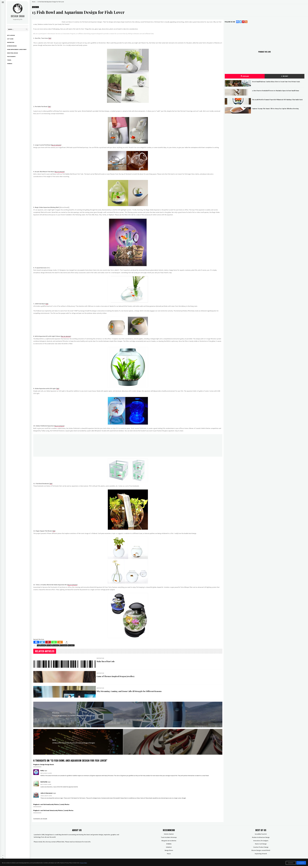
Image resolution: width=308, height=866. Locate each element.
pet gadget (71, 645)
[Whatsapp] (54, 642)
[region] (154, 862)
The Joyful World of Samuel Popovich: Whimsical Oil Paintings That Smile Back (277, 99)
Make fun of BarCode (106, 661)
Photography (11, 56)
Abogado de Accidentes (168, 841)
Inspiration (10, 42)
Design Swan (18, 16)
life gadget (56, 645)
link (50, 38)
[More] (60, 642)
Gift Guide (10, 39)
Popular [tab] (246, 76)
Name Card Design (261, 844)
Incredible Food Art (261, 834)
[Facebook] (36, 642)
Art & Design (11, 35)
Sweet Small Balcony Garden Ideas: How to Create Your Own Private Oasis (276, 81)
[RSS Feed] (246, 21)
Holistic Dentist (169, 834)
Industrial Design (12, 53)
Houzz (169, 854)
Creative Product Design (260, 847)
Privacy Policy (83, 863)
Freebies (9, 63)
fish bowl (43, 645)
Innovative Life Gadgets (260, 841)
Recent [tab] (285, 76)
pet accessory (63, 645)
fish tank (49, 645)
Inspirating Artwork (261, 854)
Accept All (301, 863)
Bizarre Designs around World (261, 850)
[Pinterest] (48, 642)
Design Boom (169, 850)
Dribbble (168, 844)
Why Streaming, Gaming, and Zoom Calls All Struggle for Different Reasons (129, 691)
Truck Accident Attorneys (169, 837)
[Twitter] (42, 642)
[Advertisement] (81, 445)
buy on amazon (56, 145)
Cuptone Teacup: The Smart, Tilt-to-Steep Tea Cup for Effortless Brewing (275, 108)
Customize (290, 863)
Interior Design (12, 46)
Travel (9, 60)
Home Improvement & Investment (17, 49)
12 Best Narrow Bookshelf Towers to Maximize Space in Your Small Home (275, 90)
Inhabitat (169, 847)
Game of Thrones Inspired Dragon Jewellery (116, 676)
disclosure (78, 842)
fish (38, 645)
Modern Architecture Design (261, 837)
